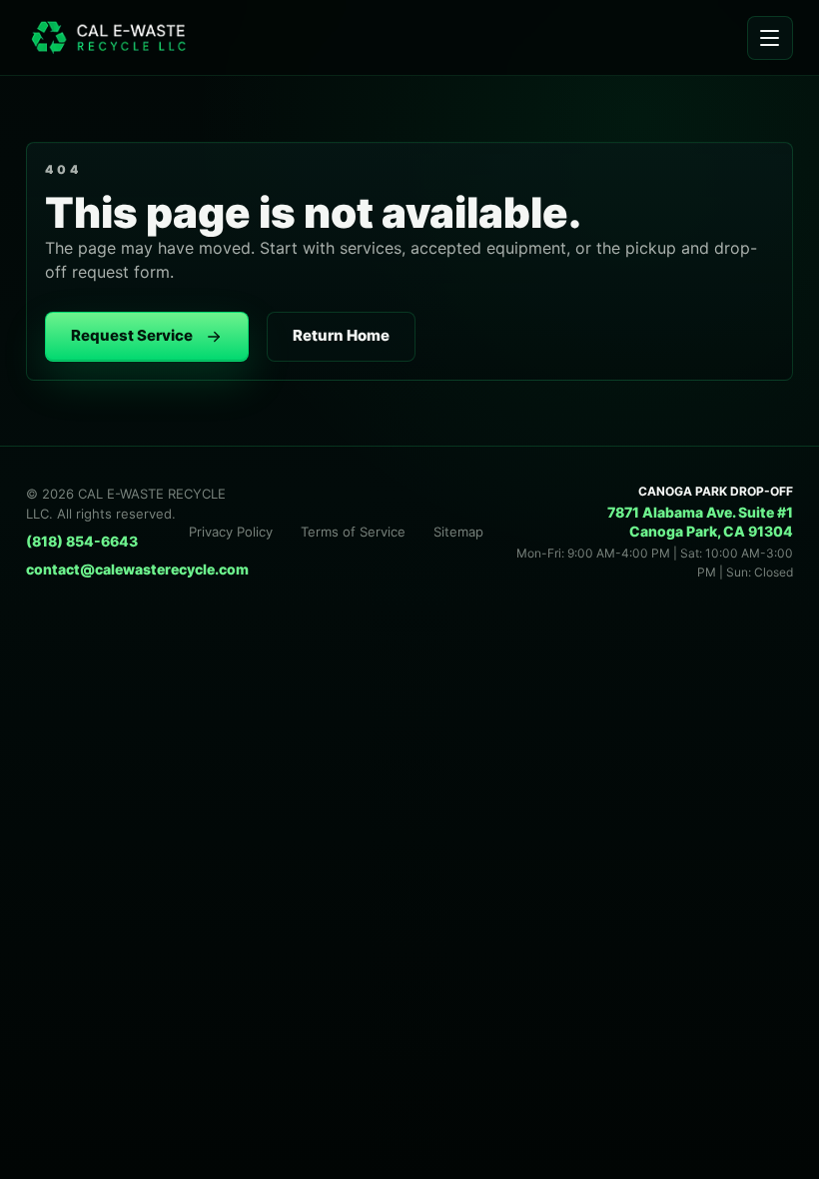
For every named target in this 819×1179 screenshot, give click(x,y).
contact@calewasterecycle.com (137, 569)
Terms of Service (353, 532)
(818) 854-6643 (82, 541)
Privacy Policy (231, 532)
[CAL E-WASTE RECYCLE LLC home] (118, 37)
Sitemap (458, 532)
